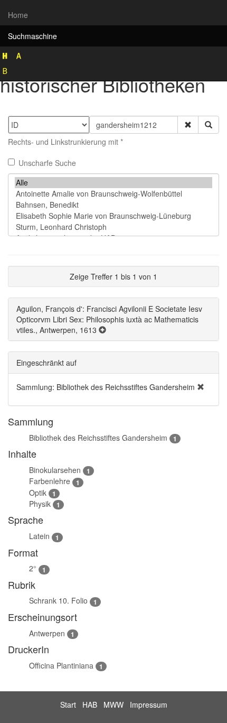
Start (68, 704)
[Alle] (113, 182)
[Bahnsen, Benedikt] (113, 204)
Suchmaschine (32, 36)
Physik (40, 503)
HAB (89, 704)
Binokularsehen (55, 470)
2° (32, 568)
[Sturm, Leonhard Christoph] (113, 227)
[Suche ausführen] (208, 125)
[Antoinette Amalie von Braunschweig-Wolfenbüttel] (113, 193)
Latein (39, 536)
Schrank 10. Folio (58, 600)
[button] (187, 125)
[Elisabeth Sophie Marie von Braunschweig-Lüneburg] (113, 215)
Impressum (148, 704)
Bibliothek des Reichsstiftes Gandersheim (98, 437)
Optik (37, 492)
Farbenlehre (49, 481)
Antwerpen (47, 633)
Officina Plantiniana (61, 665)
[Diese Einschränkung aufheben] (200, 387)
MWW (113, 704)
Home (18, 15)
